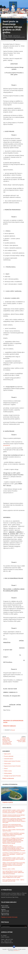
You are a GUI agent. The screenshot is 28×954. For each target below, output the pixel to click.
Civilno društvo (7, 763)
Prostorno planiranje (8, 756)
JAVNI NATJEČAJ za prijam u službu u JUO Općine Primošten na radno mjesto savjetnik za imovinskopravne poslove (14, 859)
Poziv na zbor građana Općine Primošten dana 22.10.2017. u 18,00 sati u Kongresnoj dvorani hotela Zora (7, 741)
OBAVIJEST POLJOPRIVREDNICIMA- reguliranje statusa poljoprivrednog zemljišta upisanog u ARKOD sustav (13, 826)
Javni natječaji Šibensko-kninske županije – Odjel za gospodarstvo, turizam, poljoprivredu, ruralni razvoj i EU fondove (13, 872)
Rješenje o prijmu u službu (9, 868)
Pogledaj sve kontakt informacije (9, 917)
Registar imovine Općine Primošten (12, 766)
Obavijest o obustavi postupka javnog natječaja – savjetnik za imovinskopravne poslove (14, 815)
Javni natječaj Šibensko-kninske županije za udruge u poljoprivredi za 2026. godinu (13, 877)
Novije (4, 736)
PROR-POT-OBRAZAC (9, 726)
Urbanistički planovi (8, 758)
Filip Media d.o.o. (17, 950)
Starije (23, 736)
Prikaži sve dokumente (8, 778)
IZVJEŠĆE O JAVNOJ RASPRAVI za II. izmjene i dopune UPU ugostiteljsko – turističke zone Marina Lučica (14, 854)
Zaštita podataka (8, 773)
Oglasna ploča (7, 753)
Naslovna (5, 35)
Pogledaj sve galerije (8, 802)
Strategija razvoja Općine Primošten (12, 775)
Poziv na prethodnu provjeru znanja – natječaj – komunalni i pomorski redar (14, 880)
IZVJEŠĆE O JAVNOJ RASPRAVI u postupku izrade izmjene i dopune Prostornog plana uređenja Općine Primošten (13, 834)
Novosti (10, 35)
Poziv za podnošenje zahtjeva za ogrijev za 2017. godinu (21, 739)
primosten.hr (6, 445)
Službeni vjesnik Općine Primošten (12, 761)
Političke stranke (8, 771)
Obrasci (6, 768)
